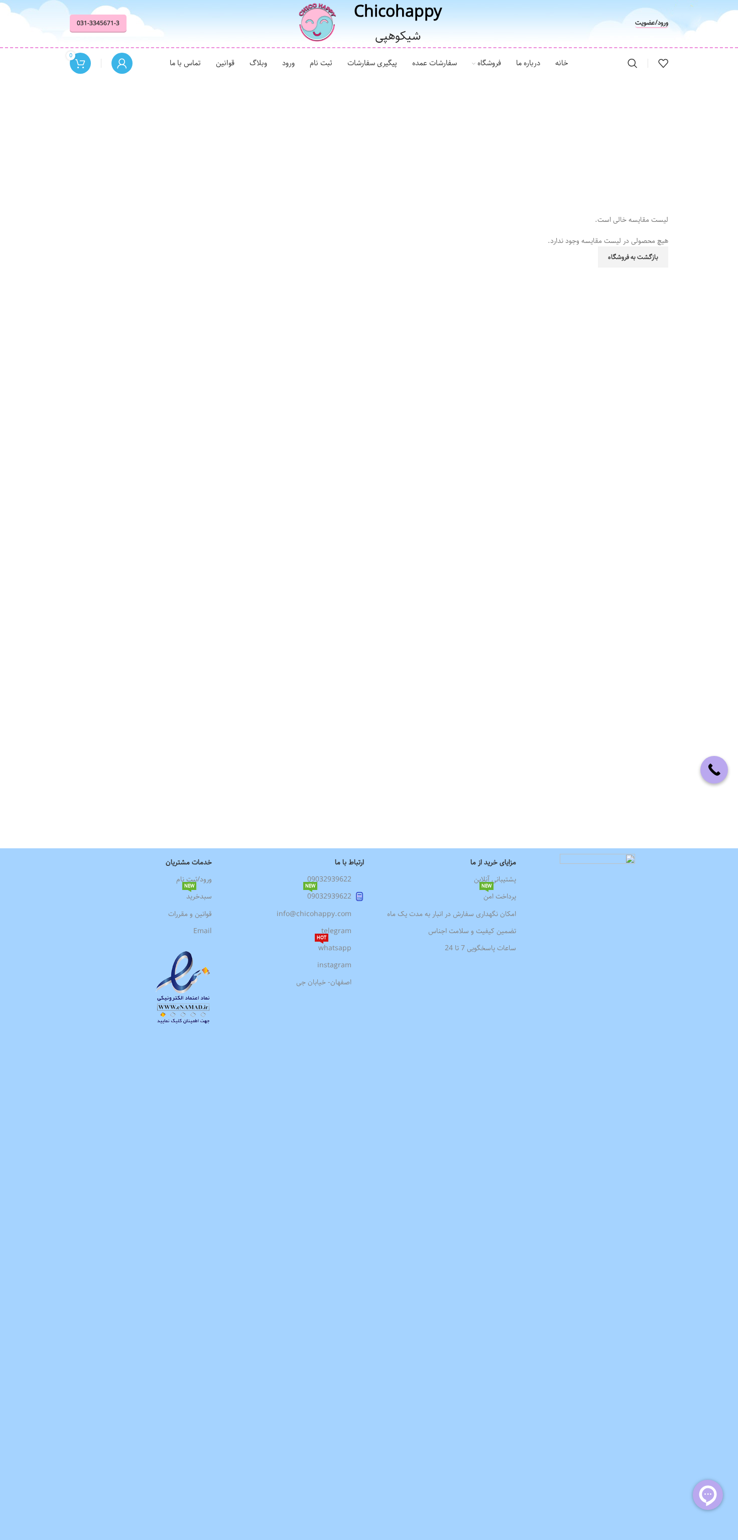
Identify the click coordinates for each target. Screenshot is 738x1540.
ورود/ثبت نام (194, 879)
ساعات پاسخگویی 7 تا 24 (480, 948)
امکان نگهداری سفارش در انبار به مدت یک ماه (451, 914)
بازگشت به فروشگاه (633, 257)
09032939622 (329, 879)
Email (202, 931)
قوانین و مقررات (190, 914)
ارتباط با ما (349, 862)
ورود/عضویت (651, 23)
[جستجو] (633, 63)
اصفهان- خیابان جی (323, 982)
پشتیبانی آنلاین (495, 879)
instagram (334, 965)
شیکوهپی (398, 36)
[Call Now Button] (714, 770)
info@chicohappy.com (314, 914)
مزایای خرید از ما (493, 862)
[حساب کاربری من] (122, 63)
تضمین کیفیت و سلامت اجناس (472, 931)
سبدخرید (198, 895)
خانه (387, 159)
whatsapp (334, 947)
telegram (336, 931)
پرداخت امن (498, 895)
